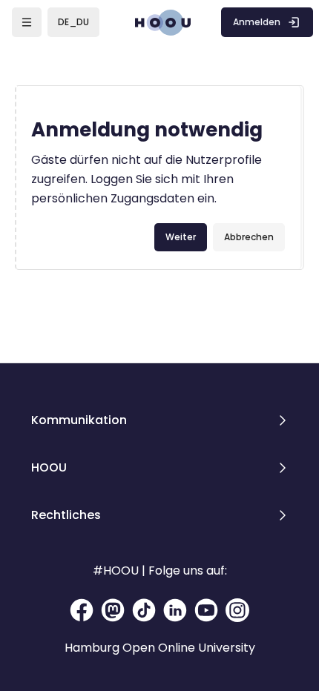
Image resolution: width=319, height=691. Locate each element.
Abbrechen (249, 237)
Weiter (180, 237)
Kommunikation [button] (79, 420)
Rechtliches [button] (66, 514)
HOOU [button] (49, 467)
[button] (73, 22)
